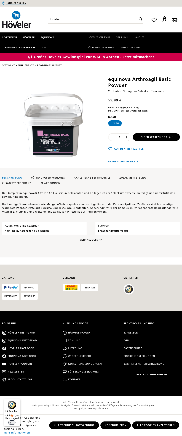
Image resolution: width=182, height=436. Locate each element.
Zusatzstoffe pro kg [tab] (17, 183)
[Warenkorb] (175, 19)
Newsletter (15, 371)
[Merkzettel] (154, 19)
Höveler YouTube (20, 363)
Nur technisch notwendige (74, 425)
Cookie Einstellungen (139, 356)
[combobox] (95, 19)
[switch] (11, 422)
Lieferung (75, 348)
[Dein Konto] (164, 19)
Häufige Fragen (79, 332)
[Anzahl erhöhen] (126, 137)
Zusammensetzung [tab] (132, 177)
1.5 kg (115, 123)
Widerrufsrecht (80, 356)
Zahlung (74, 340)
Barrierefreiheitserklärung (144, 363)
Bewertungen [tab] (50, 183)
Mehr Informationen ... (18, 432)
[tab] (12, 177)
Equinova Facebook (21, 356)
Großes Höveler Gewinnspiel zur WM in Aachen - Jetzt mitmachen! (94, 57)
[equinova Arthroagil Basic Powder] (53, 120)
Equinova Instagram (22, 340)
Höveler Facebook (20, 348)
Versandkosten (139, 110)
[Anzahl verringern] (113, 137)
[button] (58, 240)
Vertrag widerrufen (151, 374)
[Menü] (18, 401)
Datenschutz (133, 348)
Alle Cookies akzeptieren (156, 425)
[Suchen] (140, 19)
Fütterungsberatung (83, 371)
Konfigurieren (116, 425)
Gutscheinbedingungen (85, 363)
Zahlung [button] (8, 277)
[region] (53, 120)
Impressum (131, 332)
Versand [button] (69, 277)
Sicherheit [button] (131, 277)
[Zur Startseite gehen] (22, 19)
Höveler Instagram (21, 332)
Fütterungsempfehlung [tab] (48, 177)
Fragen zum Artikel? (123, 161)
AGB (126, 340)
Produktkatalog (19, 379)
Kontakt (74, 379)
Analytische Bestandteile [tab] (92, 177)
